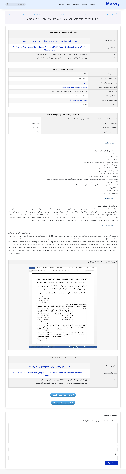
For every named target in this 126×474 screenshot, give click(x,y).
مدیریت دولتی (82, 87)
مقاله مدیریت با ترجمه (107, 14)
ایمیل (116, 454)
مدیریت (84, 83)
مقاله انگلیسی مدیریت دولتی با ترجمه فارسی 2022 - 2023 (87, 14)
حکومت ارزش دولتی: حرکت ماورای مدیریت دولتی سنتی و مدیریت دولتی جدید (49, 41)
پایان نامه (61, 4)
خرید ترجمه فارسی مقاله (62, 402)
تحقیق (68, 4)
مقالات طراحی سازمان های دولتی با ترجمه (63, 14)
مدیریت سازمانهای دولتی (69, 87)
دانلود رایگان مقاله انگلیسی (62, 395)
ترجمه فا (93, 4)
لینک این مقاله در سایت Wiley (78, 100)
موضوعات (84, 4)
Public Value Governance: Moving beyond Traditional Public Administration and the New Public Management (49, 49)
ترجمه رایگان (76, 4)
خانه (114, 14)
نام (117, 446)
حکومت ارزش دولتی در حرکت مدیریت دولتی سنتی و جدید (49, 366)
